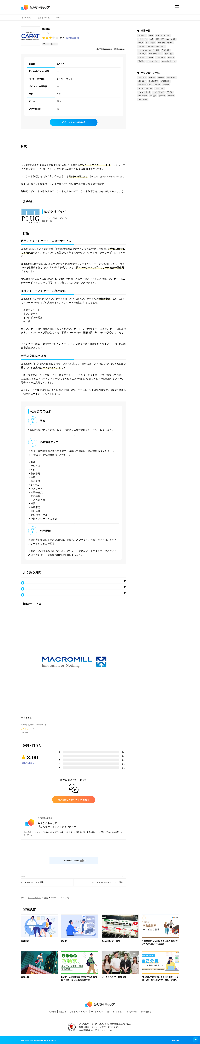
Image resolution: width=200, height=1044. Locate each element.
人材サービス (160, 57)
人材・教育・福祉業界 (165, 43)
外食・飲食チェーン (155, 54)
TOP (23, 898)
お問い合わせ (146, 1012)
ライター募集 (132, 1012)
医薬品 (141, 43)
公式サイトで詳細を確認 (73, 122)
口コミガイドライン (115, 1012)
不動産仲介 (142, 54)
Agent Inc (175, 1040)
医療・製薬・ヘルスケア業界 (165, 39)
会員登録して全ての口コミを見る (73, 799)
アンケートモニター (50, 44)
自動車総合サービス (168, 61)
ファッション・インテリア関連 (149, 50)
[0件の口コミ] (72, 38)
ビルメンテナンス (153, 61)
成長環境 (171, 96)
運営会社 (62, 1012)
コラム (58, 17)
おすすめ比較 (43, 17)
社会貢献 (153, 96)
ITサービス (142, 35)
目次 (24, 146)
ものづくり (142, 77)
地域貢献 (152, 77)
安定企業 (162, 96)
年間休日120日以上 (145, 85)
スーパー (141, 46)
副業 (46, 897)
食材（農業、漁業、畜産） (156, 46)
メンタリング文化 (144, 92)
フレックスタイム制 (145, 88)
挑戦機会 (161, 77)
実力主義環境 (153, 81)
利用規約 (52, 1012)
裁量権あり (142, 81)
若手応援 (169, 92)
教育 (151, 39)
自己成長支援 (171, 77)
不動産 (151, 35)
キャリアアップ (158, 92)
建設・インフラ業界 (162, 35)
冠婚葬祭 (141, 61)
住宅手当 (157, 85)
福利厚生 (166, 85)
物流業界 (171, 57)
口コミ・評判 (26, 17)
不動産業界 (165, 50)
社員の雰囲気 (143, 96)
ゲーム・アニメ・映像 (146, 57)
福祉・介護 (168, 54)
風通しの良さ (143, 99)
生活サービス (143, 39)
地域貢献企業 (165, 81)
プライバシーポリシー (79, 1012)
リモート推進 (159, 88)
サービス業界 (150, 43)
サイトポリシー (97, 1012)
